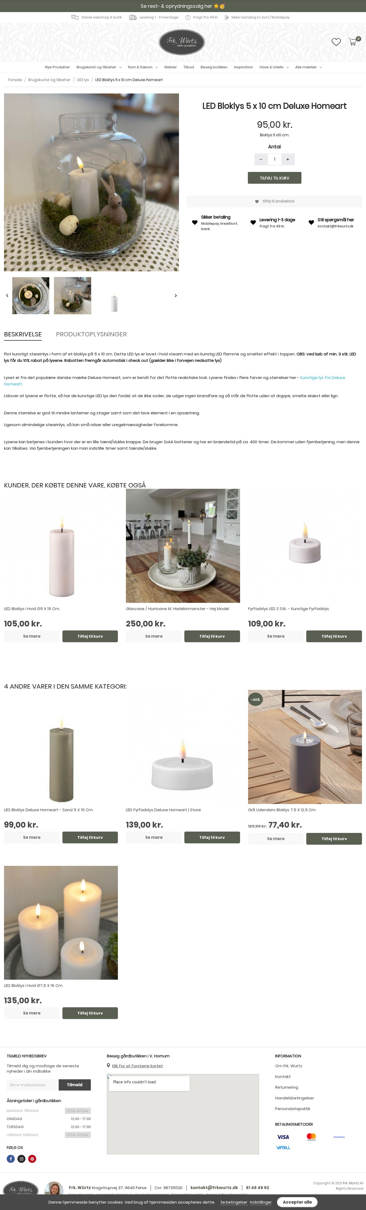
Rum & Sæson (140, 67)
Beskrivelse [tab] (23, 334)
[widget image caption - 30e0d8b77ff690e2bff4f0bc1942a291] (21, 1191)
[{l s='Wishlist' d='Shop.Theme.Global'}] (336, 44)
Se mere (31, 636)
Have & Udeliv (271, 67)
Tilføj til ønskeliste (274, 201)
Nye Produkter (57, 67)
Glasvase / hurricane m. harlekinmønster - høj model (177, 608)
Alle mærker (306, 67)
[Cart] (352, 42)
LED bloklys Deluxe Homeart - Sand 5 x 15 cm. (49, 810)
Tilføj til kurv (274, 178)
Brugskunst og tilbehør (96, 67)
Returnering (286, 1087)
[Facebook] (11, 1159)
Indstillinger (261, 1202)
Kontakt (283, 1076)
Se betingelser (234, 1202)
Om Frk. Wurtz (288, 1066)
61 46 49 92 (257, 1187)
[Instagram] (21, 1159)
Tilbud (189, 67)
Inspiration (243, 67)
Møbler (171, 67)
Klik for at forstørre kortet (137, 1066)
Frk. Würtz (80, 1187)
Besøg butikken (214, 67)
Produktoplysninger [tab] (91, 334)
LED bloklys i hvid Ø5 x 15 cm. (32, 608)
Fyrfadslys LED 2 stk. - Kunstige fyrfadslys (288, 608)
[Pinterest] (32, 1159)
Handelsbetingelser (294, 1098)
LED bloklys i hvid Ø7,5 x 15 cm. (33, 985)
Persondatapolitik (292, 1108)
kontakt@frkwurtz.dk (335, 226)
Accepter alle (297, 1202)
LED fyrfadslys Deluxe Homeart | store (163, 810)
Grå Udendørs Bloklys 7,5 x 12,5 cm (282, 810)
